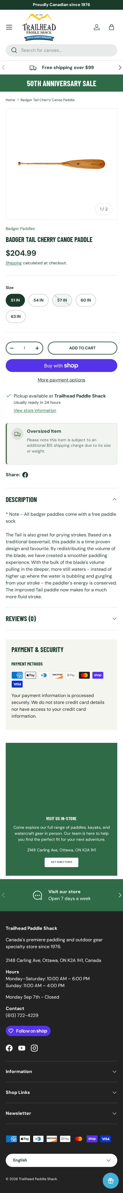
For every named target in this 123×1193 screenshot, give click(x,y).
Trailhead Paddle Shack (38, 1179)
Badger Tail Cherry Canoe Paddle (48, 100)
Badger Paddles (20, 228)
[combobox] (61, 50)
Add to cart (82, 348)
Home (10, 100)
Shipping (14, 262)
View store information (35, 410)
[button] (111, 27)
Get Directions (61, 862)
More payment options (61, 380)
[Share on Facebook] (25, 475)
